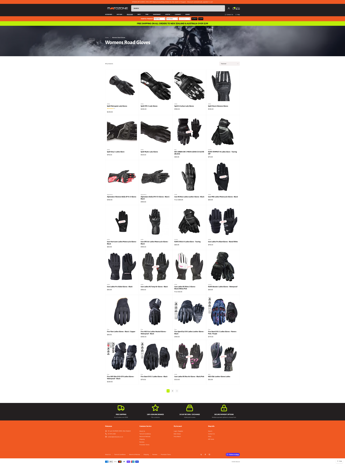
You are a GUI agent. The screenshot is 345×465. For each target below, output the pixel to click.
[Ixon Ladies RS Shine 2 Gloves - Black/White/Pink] (189, 278)
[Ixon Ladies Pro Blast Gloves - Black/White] (223, 233)
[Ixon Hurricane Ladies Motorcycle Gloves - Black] (122, 233)
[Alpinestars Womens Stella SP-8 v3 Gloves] (122, 188)
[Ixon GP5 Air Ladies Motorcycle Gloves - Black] (156, 233)
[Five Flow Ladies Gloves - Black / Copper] (122, 323)
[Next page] (176, 391)
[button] (236, 8)
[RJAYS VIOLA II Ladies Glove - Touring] (189, 233)
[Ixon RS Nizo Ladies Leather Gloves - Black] (189, 188)
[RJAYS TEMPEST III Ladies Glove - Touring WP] (223, 143)
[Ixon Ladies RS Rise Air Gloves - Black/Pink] (189, 368)
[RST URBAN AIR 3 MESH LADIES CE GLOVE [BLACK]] (189, 143)
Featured (223, 63)
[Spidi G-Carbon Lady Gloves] (189, 98)
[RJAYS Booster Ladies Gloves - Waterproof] (223, 278)
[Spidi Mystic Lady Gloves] (156, 143)
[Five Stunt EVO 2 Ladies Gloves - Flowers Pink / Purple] (223, 323)
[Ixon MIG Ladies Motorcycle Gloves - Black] (223, 188)
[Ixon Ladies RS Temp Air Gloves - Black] (156, 278)
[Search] (222, 8)
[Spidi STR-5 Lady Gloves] (156, 98)
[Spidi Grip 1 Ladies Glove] (122, 143)
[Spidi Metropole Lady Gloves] (122, 98)
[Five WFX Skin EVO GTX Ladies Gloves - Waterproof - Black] (122, 368)
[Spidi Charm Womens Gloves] (223, 98)
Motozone (238, 461)
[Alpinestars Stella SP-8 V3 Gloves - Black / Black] (156, 188)
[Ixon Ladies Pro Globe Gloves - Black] (122, 278)
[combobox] (178, 8)
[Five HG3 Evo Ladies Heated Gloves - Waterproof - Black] (156, 323)
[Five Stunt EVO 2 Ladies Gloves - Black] (156, 368)
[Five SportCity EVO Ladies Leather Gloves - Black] (189, 323)
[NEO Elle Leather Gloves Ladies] (223, 368)
